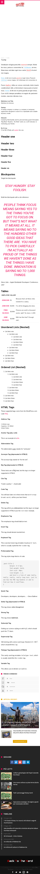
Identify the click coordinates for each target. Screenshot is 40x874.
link (18, 438)
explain (16, 130)
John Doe (5, 300)
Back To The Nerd (27, 869)
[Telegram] (28, 762)
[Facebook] (12, 762)
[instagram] (24, 762)
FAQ (6, 414)
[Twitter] (16, 762)
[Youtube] (20, 762)
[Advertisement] (20, 29)
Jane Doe (5, 306)
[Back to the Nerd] (20, 2)
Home (2, 57)
